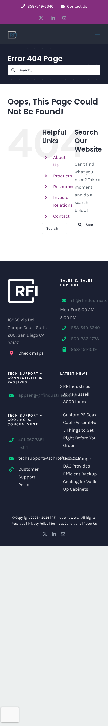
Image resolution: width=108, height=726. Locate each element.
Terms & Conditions (66, 523)
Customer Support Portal (28, 476)
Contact (61, 216)
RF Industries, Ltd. (65, 518)
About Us (90, 523)
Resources (63, 186)
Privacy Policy (38, 523)
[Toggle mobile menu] (97, 34)
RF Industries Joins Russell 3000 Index (76, 394)
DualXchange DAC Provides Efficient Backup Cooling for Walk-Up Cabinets (80, 474)
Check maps (31, 353)
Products (62, 176)
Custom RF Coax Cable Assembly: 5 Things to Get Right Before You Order (80, 430)
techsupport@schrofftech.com (33, 458)
